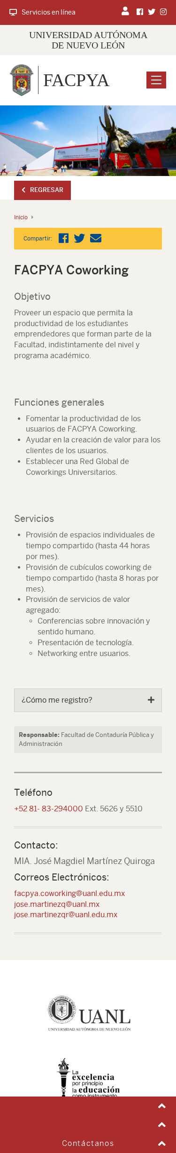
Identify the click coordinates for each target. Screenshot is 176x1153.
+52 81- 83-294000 (48, 808)
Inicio (21, 217)
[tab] (88, 700)
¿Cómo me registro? (57, 700)
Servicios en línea (49, 12)
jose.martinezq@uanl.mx (56, 904)
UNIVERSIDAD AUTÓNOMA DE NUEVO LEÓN (88, 40)
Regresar (46, 189)
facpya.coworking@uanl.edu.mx (69, 893)
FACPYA (76, 80)
